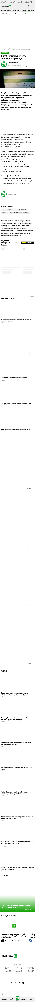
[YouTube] (23, 983)
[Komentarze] (17, 994)
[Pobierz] (26, 66)
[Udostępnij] (32, 993)
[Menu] (33, 6)
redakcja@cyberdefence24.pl (11, 235)
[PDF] (22, 200)
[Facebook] (15, 983)
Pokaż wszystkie (6, 216)
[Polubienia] (3, 994)
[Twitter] (11, 983)
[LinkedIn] (19, 983)
